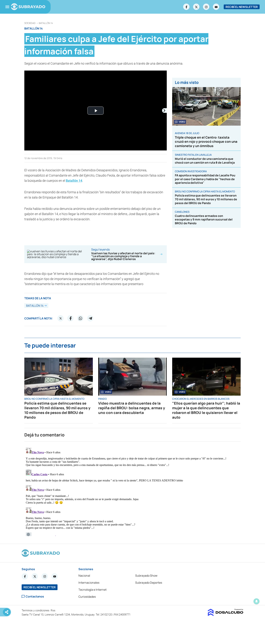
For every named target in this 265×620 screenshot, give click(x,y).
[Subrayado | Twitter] (196, 6)
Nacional (84, 576)
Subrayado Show (146, 576)
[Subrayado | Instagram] (206, 6)
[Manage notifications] (256, 601)
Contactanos (35, 596)
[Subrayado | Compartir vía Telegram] (90, 318)
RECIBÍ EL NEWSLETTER (242, 7)
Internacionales (88, 583)
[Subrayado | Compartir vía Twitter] (60, 318)
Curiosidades (87, 597)
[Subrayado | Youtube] (216, 6)
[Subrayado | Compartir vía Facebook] (70, 318)
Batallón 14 (46, 23)
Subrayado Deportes (148, 583)
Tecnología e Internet (92, 590)
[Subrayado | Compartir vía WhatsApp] (80, 318)
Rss (53, 610)
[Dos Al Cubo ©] (225, 615)
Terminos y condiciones (36, 610)
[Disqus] (132, 491)
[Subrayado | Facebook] (186, 6)
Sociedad (30, 23)
